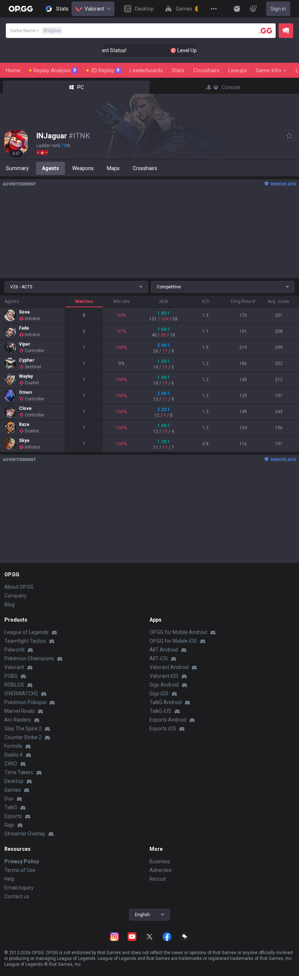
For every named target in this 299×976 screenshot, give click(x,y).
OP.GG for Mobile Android (178, 632)
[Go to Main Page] (21, 9)
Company (15, 596)
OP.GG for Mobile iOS (173, 641)
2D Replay (105, 70)
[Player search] (265, 30)
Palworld (14, 650)
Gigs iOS (159, 693)
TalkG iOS (160, 711)
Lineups (237, 70)
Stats (178, 70)
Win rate (121, 301)
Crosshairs (206, 70)
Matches (84, 301)
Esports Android (168, 720)
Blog (9, 604)
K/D (205, 301)
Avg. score (278, 301)
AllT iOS (159, 658)
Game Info (268, 70)
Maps (113, 168)
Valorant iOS (164, 676)
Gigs (9, 825)
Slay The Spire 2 (23, 728)
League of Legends (26, 632)
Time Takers (18, 772)
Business (160, 861)
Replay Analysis (55, 70)
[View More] (213, 8)
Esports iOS (163, 728)
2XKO (10, 763)
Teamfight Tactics (25, 641)
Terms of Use (19, 870)
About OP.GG (19, 587)
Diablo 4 (13, 755)
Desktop (13, 781)
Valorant (94, 9)
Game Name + (35, 30)
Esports (13, 816)
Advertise (161, 870)
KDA (163, 301)
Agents (50, 168)
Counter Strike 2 (23, 737)
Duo (8, 799)
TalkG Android (166, 702)
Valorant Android (169, 667)
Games (12, 790)
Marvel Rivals (19, 711)
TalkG (10, 807)
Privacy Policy (21, 861)
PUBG (11, 676)
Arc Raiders (17, 720)
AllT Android (164, 650)
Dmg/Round (243, 301)
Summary (17, 168)
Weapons (83, 168)
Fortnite (13, 746)
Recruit (158, 879)
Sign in (278, 9)
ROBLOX (14, 685)
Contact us (16, 896)
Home (13, 70)
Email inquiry (19, 888)
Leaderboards (146, 70)
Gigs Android (164, 685)
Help (9, 879)
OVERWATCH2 (21, 693)
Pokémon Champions (29, 658)
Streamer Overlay (24, 834)
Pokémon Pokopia (25, 702)
